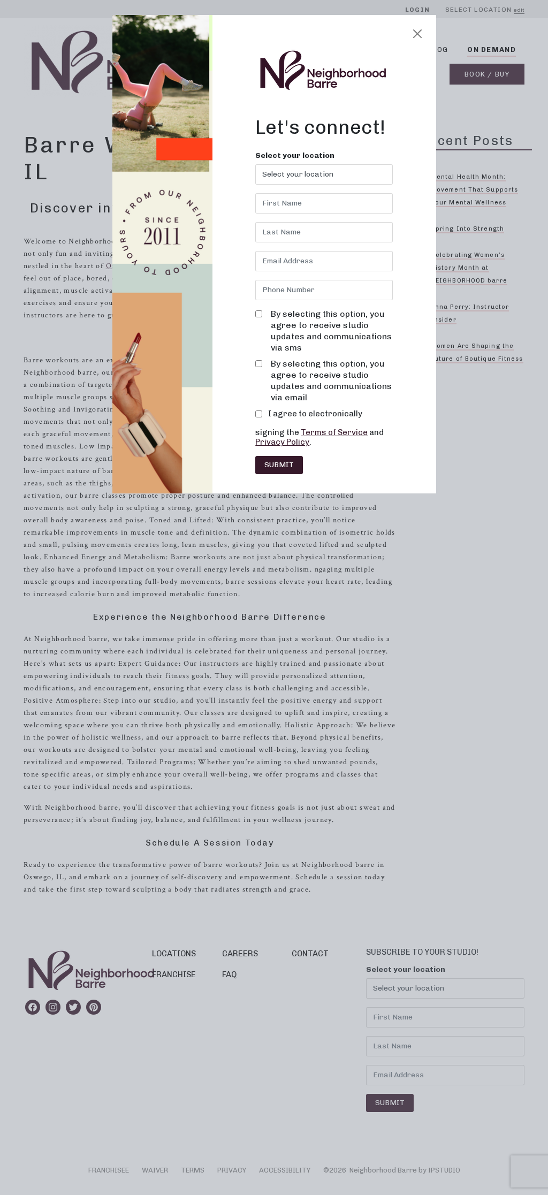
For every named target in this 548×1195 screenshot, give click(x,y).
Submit (279, 464)
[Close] (417, 33)
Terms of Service (334, 432)
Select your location (294, 155)
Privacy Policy (282, 442)
